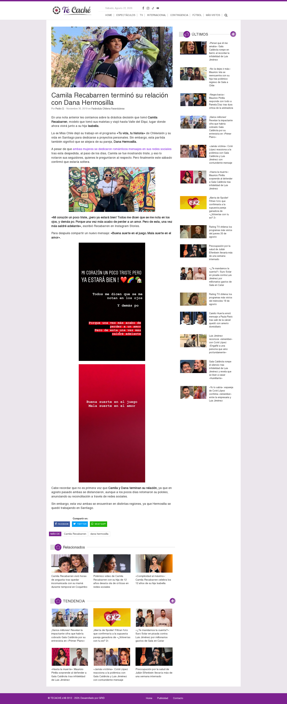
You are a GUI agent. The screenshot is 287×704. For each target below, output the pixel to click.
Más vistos (213, 15)
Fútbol (197, 15)
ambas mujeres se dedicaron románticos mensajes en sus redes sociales (122, 149)
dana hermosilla (99, 533)
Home (108, 15)
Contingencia (179, 15)
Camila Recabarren (75, 533)
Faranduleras (118, 108)
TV (141, 15)
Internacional (156, 15)
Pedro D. (59, 108)
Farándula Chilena (101, 108)
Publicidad (162, 698)
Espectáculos (125, 15)
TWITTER (82, 524)
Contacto (178, 698)
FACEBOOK (63, 524)
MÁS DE (55, 533)
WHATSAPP (100, 524)
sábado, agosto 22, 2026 (118, 8)
